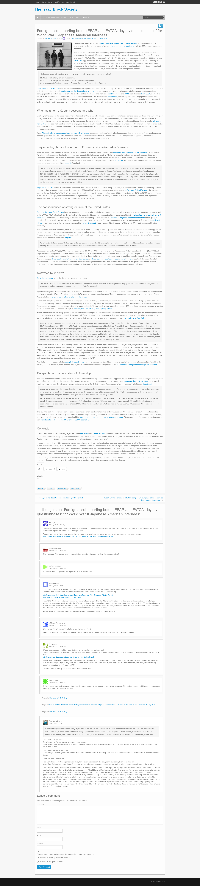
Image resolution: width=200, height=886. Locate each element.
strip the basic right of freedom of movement (127, 217)
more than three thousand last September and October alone (65, 419)
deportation (112, 96)
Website (40, 843)
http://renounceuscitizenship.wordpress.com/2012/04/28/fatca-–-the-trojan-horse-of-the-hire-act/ (78, 536)
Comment (41, 804)
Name (39, 827)
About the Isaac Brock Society (54, 17)
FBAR (50, 488)
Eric (61, 38)
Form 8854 (145, 93)
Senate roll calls (99, 433)
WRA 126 (78, 60)
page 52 (68, 163)
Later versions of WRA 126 (48, 88)
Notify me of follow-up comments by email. (55, 857)
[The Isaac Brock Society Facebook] (157, 2)
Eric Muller (119, 160)
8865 (118, 93)
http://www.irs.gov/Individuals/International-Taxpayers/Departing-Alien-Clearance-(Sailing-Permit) (78, 595)
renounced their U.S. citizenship (136, 381)
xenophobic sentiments (74, 361)
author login (75, 17)
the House (84, 433)
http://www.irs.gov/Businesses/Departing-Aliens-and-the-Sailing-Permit (68, 657)
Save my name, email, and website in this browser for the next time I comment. (66, 854)
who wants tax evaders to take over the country (69, 296)
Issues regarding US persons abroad (84, 38)
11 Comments (102, 38)
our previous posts (89, 222)
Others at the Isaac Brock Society (50, 212)
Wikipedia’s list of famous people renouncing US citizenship (65, 133)
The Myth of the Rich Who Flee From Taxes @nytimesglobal (60, 498)
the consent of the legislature (122, 46)
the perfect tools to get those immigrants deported (137, 364)
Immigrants (62, 488)
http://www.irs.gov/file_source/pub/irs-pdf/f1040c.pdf (62, 597)
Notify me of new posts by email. (51, 862)
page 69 (68, 237)
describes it (147, 383)
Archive (86, 17)
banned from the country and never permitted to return (101, 417)
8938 (127, 93)
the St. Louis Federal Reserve (136, 190)
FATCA (40, 488)
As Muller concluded (45, 278)
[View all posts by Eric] (64, 38)
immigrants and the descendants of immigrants (79, 91)
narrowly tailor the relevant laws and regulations (93, 308)
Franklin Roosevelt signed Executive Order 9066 (118, 43)
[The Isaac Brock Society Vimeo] (160, 2)
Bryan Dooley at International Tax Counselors (70, 258)
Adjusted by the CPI (45, 187)
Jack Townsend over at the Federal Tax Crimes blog (112, 258)
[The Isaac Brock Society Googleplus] (154, 2)
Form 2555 (111, 93)
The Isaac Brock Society (56, 9)
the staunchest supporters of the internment (130, 152)
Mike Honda (75, 488)
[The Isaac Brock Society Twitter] (164, 2)
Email (39, 835)
